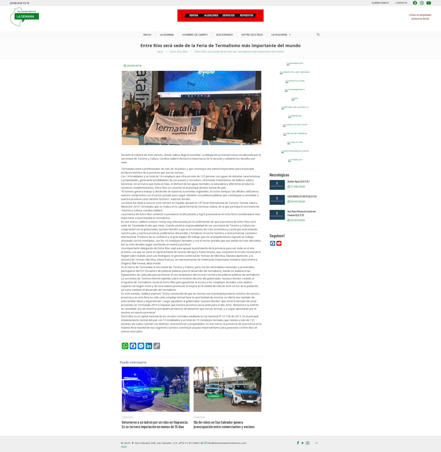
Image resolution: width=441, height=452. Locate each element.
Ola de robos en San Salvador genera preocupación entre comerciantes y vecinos (224, 424)
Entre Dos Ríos (179, 51)
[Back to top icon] (316, 443)
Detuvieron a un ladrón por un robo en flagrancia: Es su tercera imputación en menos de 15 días (155, 424)
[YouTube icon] (303, 442)
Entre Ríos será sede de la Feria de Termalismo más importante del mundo (239, 51)
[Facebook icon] (298, 442)
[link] (295, 64)
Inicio (160, 51)
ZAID (124, 446)
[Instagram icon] (307, 442)
